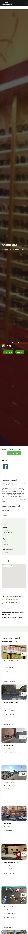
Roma (8, 664)
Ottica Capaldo (8, 745)
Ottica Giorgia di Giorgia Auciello (11, 703)
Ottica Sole (15, 342)
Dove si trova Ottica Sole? (10, 599)
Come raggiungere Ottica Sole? (12, 617)
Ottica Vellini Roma (10, 907)
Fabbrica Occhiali (9, 782)
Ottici (10, 449)
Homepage (4, 449)
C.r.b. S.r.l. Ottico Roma (11, 862)
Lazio (15, 449)
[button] (26, 3)
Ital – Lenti (7, 823)
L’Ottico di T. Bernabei (11, 661)
